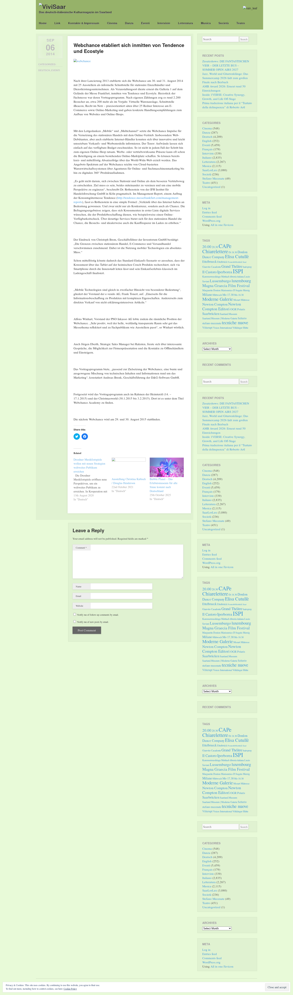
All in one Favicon (221, 225)
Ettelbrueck (209, 261)
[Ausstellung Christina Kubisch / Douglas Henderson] (129, 467)
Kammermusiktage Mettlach (215, 276)
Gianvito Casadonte (211, 266)
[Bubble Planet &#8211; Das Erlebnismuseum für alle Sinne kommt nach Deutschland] (167, 467)
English (207, 141)
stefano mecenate (211, 323)
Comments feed (212, 216)
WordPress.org (211, 221)
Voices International (222, 327)
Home (43, 23)
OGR (233, 309)
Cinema (112, 23)
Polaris (241, 309)
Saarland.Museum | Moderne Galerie (219, 318)
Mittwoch (217, 294)
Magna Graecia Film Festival (226, 285)
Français (207, 149)
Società (223, 23)
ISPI (238, 271)
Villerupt (207, 327)
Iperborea (224, 271)
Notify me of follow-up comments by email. (98, 614)
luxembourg (241, 280)
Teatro (240, 23)
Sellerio (242, 318)
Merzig (246, 290)
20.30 (215, 247)
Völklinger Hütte (240, 327)
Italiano (207, 157)
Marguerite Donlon (211, 290)
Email (78, 596)
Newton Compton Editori (221, 306)
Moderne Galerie (217, 299)
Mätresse (245, 299)
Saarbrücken (210, 313)
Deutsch (44, 70)
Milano (207, 294)
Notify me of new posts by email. (93, 621)
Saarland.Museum (228, 313)
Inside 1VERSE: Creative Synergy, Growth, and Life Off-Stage (223, 97)
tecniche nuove (235, 322)
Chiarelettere (215, 251)
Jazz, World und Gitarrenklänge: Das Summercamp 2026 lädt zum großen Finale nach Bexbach (225, 78)
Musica (206, 23)
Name (78, 586)
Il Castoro (209, 271)
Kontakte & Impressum (83, 23)
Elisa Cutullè (237, 256)
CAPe (225, 246)
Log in (206, 208)
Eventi (145, 23)
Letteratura (185, 23)
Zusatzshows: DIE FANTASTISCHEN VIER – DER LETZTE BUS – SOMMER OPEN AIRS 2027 (225, 65)
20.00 (206, 246)
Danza (129, 23)
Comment (81, 547)
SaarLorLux (209, 170)
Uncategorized (211, 187)
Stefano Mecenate (213, 178)
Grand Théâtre (231, 266)
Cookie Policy (70, 988)
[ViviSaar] (52, 6)
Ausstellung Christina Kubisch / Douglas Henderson (129, 481)
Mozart (236, 299)
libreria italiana (237, 276)
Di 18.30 (233, 252)
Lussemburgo (220, 280)
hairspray (247, 266)
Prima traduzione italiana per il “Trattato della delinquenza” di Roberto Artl (227, 105)
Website (79, 605)
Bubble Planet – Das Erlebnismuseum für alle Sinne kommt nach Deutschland (163, 485)
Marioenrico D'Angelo (231, 290)
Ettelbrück (222, 261)
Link (57, 23)
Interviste (163, 23)
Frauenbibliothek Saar (237, 262)
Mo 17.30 (228, 295)
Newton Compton (215, 304)
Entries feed (209, 212)
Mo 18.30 (239, 294)
